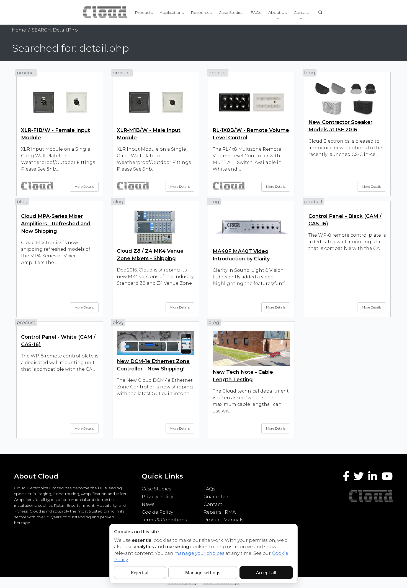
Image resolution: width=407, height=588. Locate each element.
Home (19, 30)
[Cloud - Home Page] (104, 12)
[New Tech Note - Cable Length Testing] (251, 348)
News (148, 504)
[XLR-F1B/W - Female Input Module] (60, 102)
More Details (84, 186)
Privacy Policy (157, 496)
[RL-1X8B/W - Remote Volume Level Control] (251, 102)
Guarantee (216, 496)
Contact (301, 12)
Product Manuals (223, 519)
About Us (277, 12)
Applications (172, 12)
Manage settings (202, 572)
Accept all (266, 572)
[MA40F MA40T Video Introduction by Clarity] (251, 227)
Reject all (140, 572)
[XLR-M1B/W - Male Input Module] (155, 102)
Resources (201, 12)
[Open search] (320, 12)
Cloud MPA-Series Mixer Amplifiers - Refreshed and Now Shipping (56, 223)
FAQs (256, 12)
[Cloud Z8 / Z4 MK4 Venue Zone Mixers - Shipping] (155, 226)
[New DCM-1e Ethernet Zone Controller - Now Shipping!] (155, 342)
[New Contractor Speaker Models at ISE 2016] (347, 98)
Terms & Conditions (164, 519)
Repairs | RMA (220, 512)
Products (144, 12)
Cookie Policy (157, 512)
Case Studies (231, 12)
